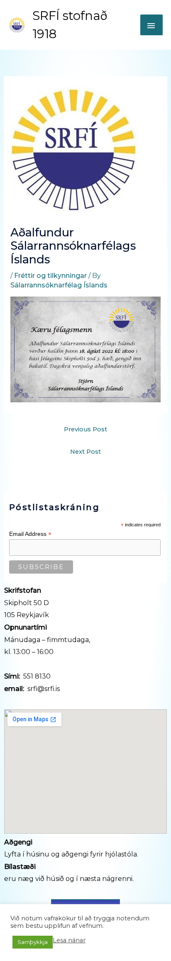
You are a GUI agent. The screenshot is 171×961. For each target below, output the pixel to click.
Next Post (85, 451)
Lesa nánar (69, 940)
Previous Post (85, 429)
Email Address (30, 534)
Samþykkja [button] (32, 942)
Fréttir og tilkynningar (50, 276)
